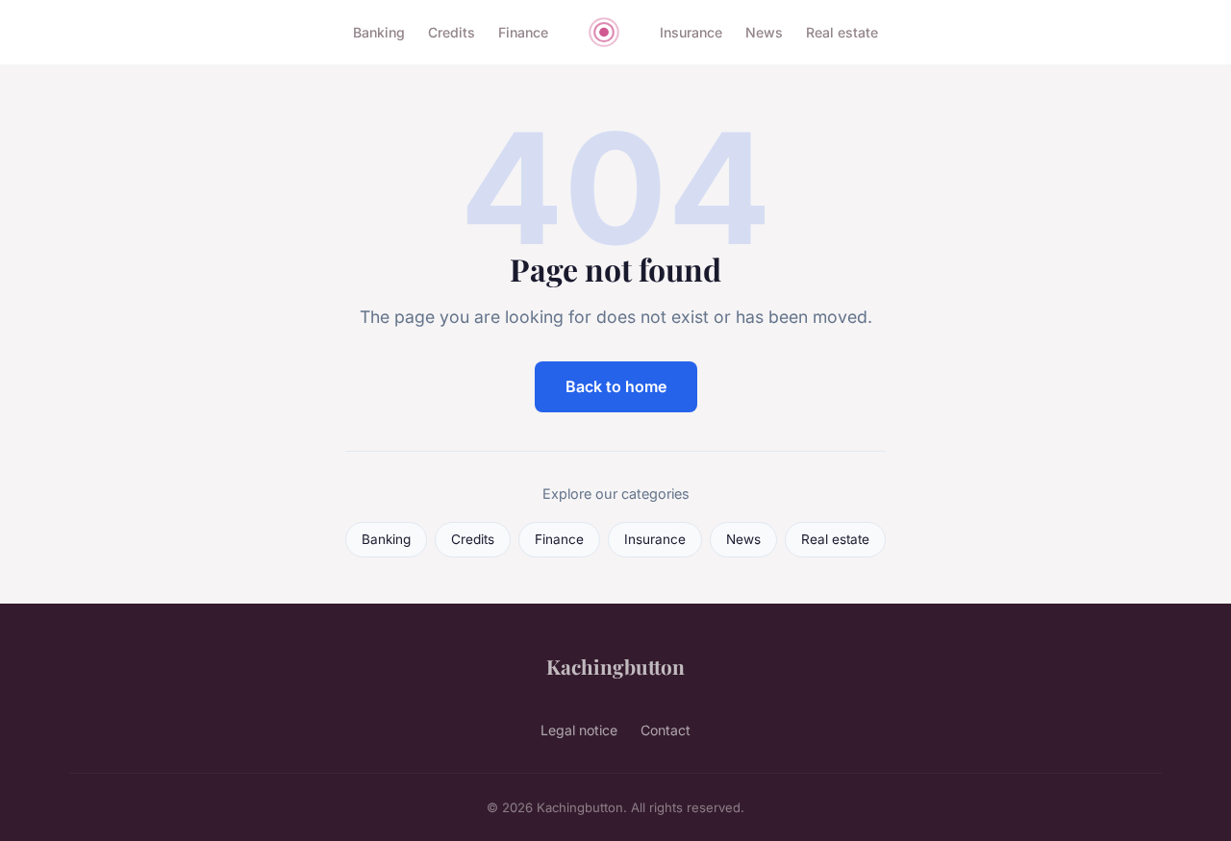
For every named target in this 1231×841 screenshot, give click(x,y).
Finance (523, 32)
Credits (451, 32)
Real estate (842, 32)
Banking (379, 32)
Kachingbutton (615, 666)
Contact (666, 730)
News (764, 32)
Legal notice (578, 730)
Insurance (691, 32)
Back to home (615, 386)
